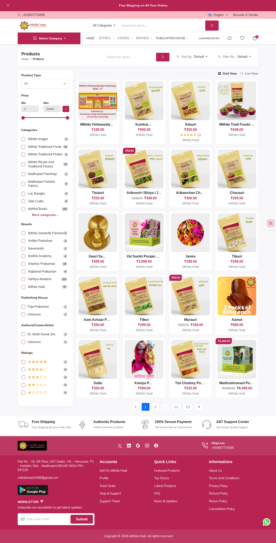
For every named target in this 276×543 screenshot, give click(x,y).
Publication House (170, 38)
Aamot (237, 319)
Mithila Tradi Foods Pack (239, 124)
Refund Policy (218, 493)
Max (46, 103)
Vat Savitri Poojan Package (149, 256)
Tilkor (144, 319)
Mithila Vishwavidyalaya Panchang (108, 124)
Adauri (190, 124)
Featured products (167, 471)
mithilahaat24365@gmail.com (38, 478)
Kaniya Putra (145, 383)
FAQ (157, 493)
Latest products (165, 486)
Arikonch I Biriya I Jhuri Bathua (152, 193)
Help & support (110, 493)
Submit (82, 519)
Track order (108, 486)
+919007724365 (33, 15)
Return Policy (218, 501)
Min (23, 103)
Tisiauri (98, 193)
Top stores (161, 478)
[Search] (212, 25)
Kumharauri (145, 124)
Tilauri (237, 256)
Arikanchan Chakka (192, 193)
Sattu (98, 383)
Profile (104, 478)
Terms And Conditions (224, 478)
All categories (103, 25)
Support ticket (110, 501)
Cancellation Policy (222, 509)
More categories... (45, 215)
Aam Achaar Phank (99, 319)
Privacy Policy (218, 486)
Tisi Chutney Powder (192, 383)
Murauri (190, 319)
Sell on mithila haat (113, 471)
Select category (50, 38)
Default (199, 57)
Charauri (237, 193)
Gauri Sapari (99, 256)
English (219, 15)
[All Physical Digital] (45, 84)
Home (90, 38)
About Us (215, 471)
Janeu (190, 256)
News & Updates (165, 501)
